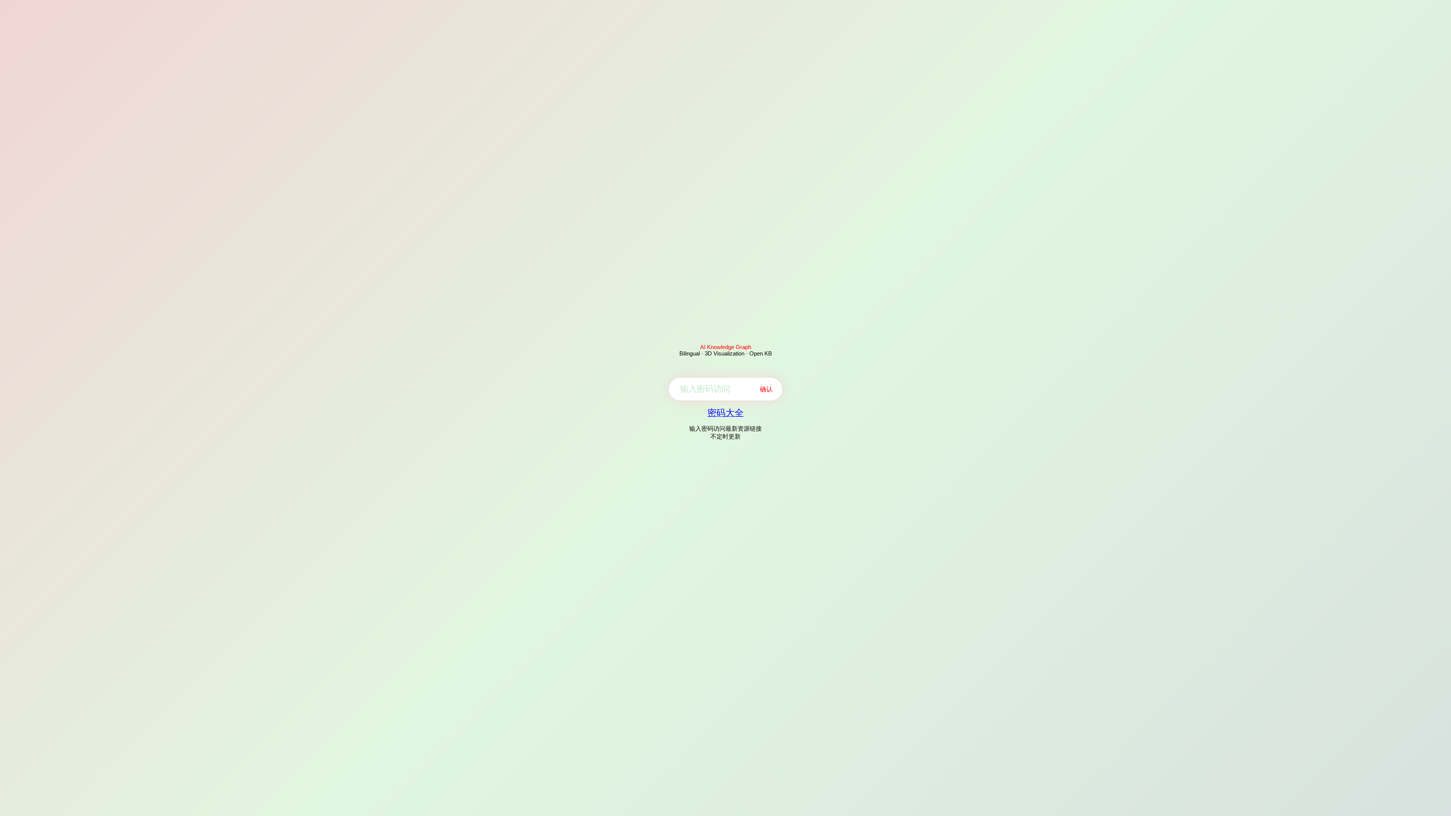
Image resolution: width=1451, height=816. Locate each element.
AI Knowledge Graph (725, 347)
